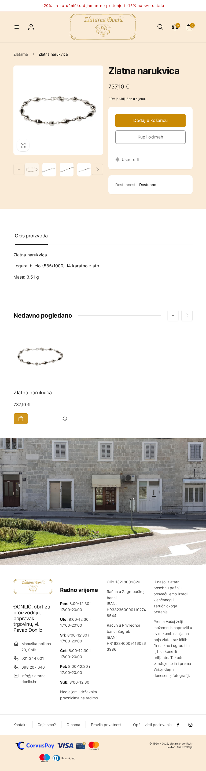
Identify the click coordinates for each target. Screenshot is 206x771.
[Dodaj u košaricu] (21, 418)
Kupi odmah (150, 137)
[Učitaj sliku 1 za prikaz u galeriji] (32, 169)
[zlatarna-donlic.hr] (33, 592)
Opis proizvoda (31, 235)
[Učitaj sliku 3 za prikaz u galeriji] (66, 169)
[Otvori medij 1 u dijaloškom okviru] (58, 110)
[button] (17, 27)
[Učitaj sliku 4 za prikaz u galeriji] (84, 169)
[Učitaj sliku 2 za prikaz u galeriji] (49, 169)
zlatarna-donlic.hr (181, 743)
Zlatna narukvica (33, 392)
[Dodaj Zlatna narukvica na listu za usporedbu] (64, 419)
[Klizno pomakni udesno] (97, 169)
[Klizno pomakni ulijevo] (19, 169)
